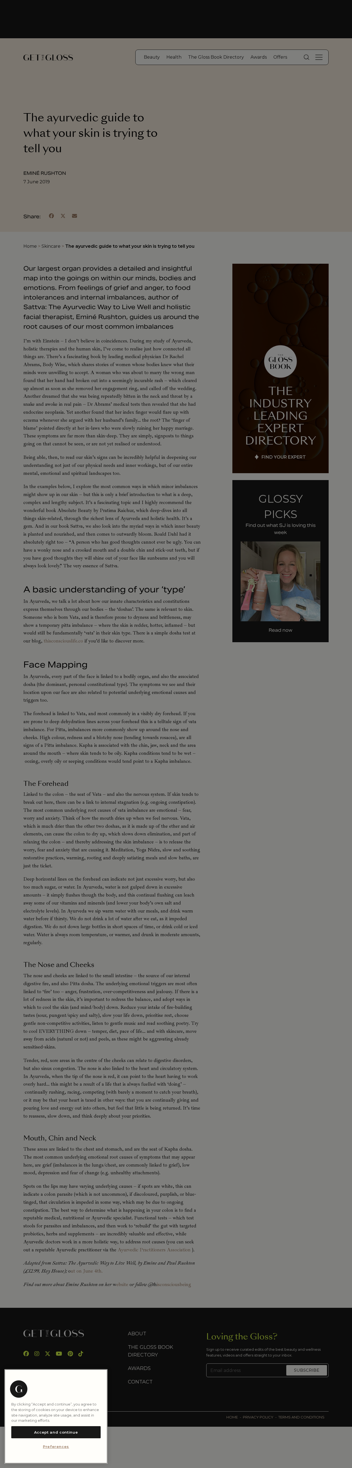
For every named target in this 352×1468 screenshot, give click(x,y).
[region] (56, 1416)
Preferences (56, 1447)
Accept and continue (56, 1432)
